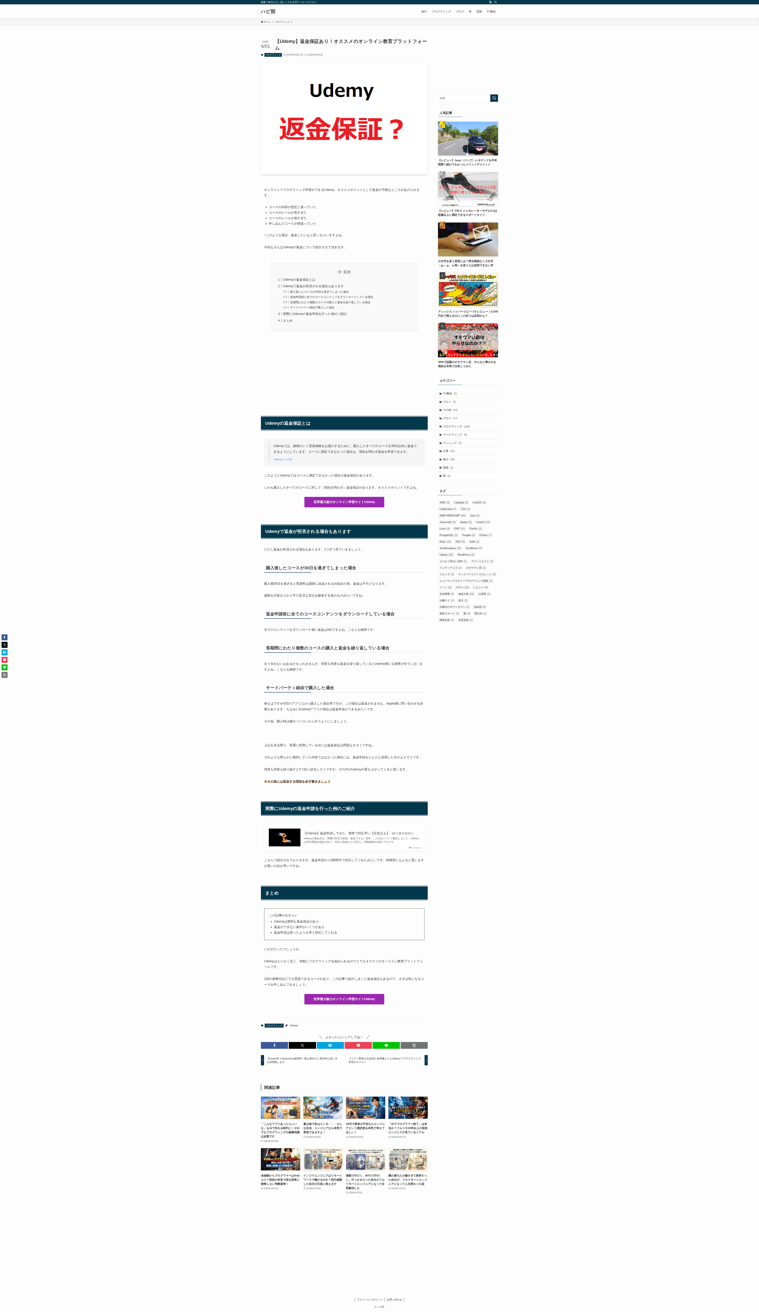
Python (486, 535)
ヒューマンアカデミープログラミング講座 (466, 580)
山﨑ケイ (447, 600)
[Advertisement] (344, 371)
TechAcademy (450, 548)
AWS (444, 502)
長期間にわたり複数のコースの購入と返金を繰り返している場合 (330, 302)
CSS (465, 509)
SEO (460, 541)
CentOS (479, 502)
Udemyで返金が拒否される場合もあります (313, 286)
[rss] (490, 2)
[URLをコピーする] (414, 1045)
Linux (445, 528)
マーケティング (455, 434)
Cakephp (461, 502)
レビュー (480, 587)
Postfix (475, 528)
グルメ (449, 401)
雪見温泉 (465, 620)
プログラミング (273, 55)
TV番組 (450, 393)
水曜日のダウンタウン (454, 606)
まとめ (288, 320)
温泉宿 (479, 606)
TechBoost (474, 548)
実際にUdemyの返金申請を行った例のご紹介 (315, 313)
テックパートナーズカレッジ (477, 574)
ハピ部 (268, 11)
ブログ (450, 418)
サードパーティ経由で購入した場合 (312, 307)
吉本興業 (447, 593)
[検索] (495, 2)
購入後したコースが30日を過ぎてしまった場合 (319, 291)
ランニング (452, 442)
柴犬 (462, 600)
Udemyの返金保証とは (299, 279)
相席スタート (449, 613)
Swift (474, 541)
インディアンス (451, 567)
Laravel (483, 522)
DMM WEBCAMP (452, 515)
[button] (274, 1045)
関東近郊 (447, 620)
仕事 (449, 451)
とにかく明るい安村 (453, 561)
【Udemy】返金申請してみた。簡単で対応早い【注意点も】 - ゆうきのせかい (359, 833)
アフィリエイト (482, 561)
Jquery (466, 522)
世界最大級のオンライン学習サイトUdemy (344, 502)
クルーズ (447, 574)
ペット (445, 587)
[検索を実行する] (494, 98)
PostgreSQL (449, 535)
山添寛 (484, 593)
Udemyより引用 (283, 459)
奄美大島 (466, 593)
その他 (450, 409)
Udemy (294, 1025)
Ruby (445, 541)
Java (474, 515)
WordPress (466, 554)
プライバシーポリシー (370, 1299)
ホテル (462, 587)
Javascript (447, 522)
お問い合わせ (394, 1299)
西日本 (480, 613)
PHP (459, 528)
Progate (468, 535)
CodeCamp (448, 509)
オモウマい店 (475, 567)
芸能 (448, 467)
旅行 (449, 459)
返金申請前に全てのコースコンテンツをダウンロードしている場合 (331, 296)
